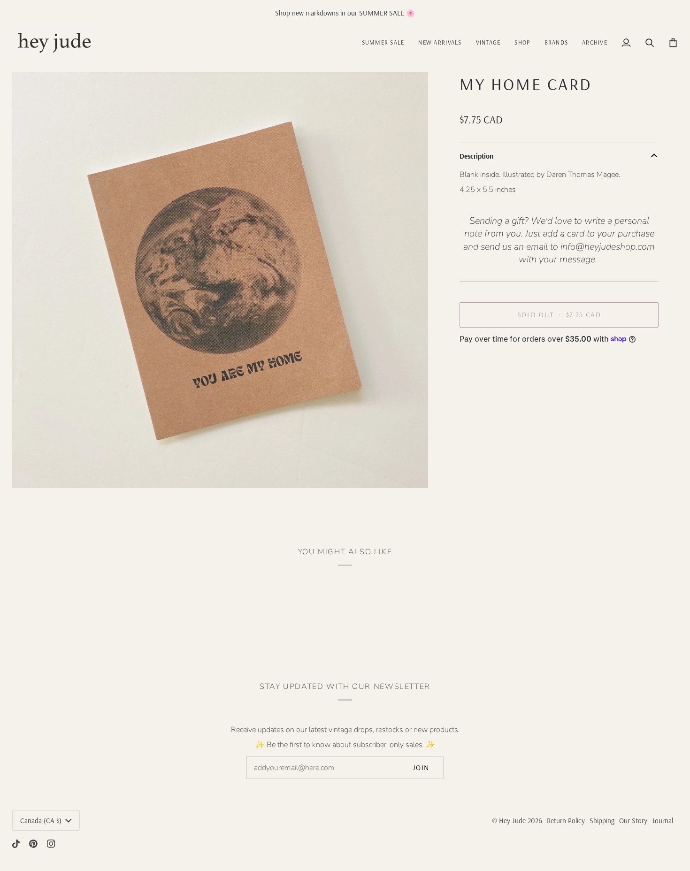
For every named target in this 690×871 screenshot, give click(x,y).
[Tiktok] (16, 844)
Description (476, 156)
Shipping (602, 820)
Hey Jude (512, 820)
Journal (662, 820)
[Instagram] (51, 844)
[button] (488, 42)
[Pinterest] (33, 844)
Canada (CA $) (40, 820)
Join (421, 767)
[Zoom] (30, 470)
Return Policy (566, 820)
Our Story (633, 820)
